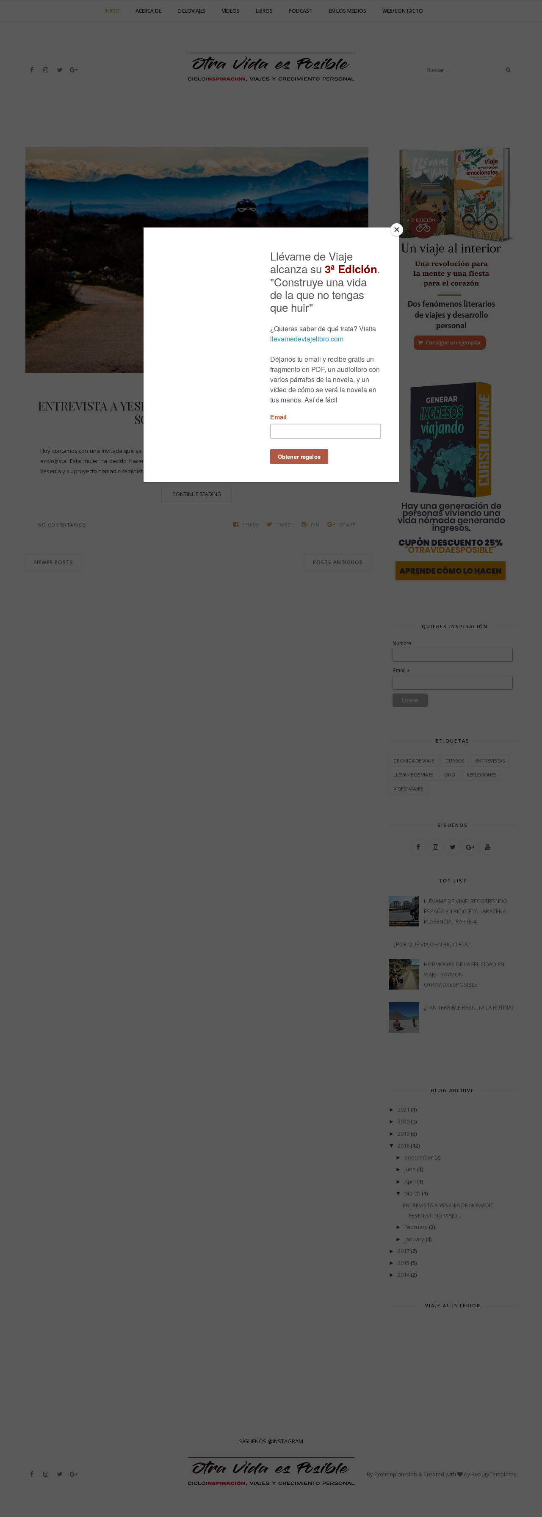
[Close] (396, 229)
